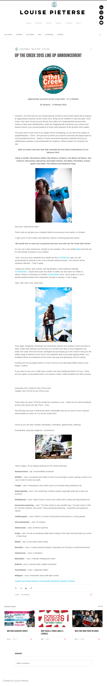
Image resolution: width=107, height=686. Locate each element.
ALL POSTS (8, 34)
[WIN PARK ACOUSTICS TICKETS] (19, 618)
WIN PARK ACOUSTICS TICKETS (17, 631)
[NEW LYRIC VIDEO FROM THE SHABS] (87, 618)
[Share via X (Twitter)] (21, 588)
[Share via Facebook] (16, 588)
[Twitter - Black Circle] (101, 18)
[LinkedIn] (101, 7)
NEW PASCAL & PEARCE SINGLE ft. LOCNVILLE (52, 632)
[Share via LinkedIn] (26, 588)
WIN (39, 34)
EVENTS (60, 34)
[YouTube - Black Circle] (101, 23)
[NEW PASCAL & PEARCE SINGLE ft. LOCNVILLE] (53, 618)
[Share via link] (31, 588)
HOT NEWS (30, 34)
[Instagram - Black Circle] (101, 12)
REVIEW (19, 34)
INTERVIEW (49, 34)
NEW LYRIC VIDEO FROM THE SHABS (87, 631)
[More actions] (91, 49)
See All (100, 606)
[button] (38, 22)
